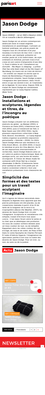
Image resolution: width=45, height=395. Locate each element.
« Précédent (20, 330)
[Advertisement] (22, 371)
